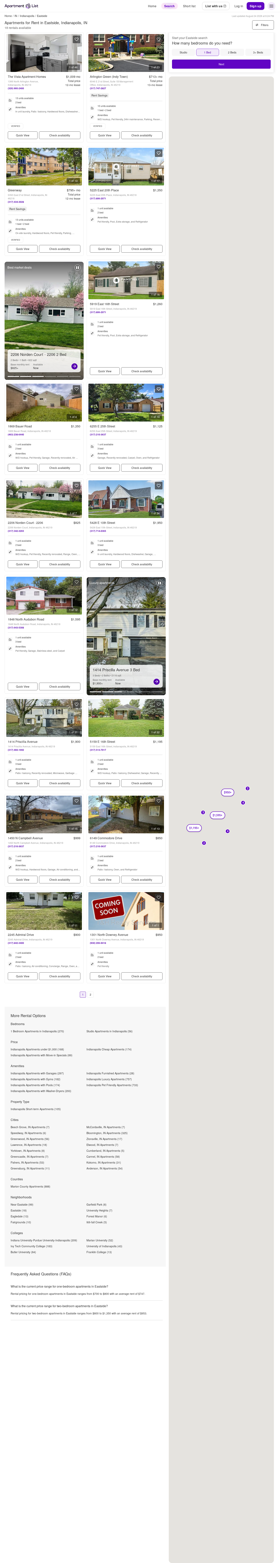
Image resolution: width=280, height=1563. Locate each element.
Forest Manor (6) (96, 1216)
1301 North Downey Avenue (109, 934)
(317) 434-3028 (16, 202)
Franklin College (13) (99, 1252)
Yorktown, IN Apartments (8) (28, 1151)
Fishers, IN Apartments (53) (27, 1162)
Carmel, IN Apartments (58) (103, 1156)
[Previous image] (9, 53)
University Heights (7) (99, 1210)
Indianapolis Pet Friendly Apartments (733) (112, 1085)
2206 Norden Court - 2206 (25, 522)
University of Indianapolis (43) (104, 1246)
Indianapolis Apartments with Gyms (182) (35, 1079)
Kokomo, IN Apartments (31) (103, 1162)
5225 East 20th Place (104, 190)
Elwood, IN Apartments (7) (102, 1145)
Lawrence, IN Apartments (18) (29, 1145)
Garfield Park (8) (96, 1204)
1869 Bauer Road (20, 426)
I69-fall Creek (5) (96, 1222)
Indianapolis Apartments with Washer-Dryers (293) (41, 1091)
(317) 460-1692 (16, 750)
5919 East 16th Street (104, 304)
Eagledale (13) (19, 1216)
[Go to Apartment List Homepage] (21, 6)
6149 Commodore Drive (106, 838)
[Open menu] (271, 6)
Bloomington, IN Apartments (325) (107, 1133)
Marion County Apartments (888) (30, 1186)
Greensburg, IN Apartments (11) (30, 1168)
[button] (227, 831)
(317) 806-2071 (98, 198)
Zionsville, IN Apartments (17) (104, 1139)
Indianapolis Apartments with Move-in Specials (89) (41, 1055)
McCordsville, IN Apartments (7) (105, 1127)
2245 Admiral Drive (21, 934)
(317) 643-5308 (16, 627)
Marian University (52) (99, 1240)
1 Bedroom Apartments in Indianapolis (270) (37, 1031)
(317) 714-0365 (98, 531)
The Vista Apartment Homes (27, 76)
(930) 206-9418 (98, 943)
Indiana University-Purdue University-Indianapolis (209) (44, 1240)
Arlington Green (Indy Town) (109, 76)
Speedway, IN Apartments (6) (28, 1133)
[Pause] (77, 269)
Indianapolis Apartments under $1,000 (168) (37, 1049)
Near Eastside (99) (22, 1204)
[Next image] (79, 53)
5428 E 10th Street (102, 522)
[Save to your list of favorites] (76, 39)
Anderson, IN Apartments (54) (104, 1168)
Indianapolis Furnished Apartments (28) (110, 1073)
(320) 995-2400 (16, 88)
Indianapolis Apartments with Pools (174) (35, 1085)
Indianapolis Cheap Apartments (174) (109, 1049)
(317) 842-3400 (16, 943)
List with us (213, 6)
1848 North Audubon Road (26, 619)
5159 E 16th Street (102, 741)
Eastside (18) (19, 1210)
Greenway (15, 190)
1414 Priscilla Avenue (23, 741)
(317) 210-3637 (98, 434)
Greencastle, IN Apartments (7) (29, 1156)
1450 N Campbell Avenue (25, 838)
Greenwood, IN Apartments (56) (30, 1139)
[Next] (74, 366)
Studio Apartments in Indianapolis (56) (109, 1031)
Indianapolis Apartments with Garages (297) (37, 1073)
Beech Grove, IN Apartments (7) (30, 1127)
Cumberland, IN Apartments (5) (105, 1151)
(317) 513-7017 (98, 750)
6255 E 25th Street (102, 426)
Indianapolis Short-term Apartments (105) (36, 1109)
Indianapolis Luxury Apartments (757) (109, 1079)
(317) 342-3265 (16, 531)
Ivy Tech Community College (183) (31, 1246)
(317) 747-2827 (98, 88)
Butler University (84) (23, 1252)
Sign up (255, 6)
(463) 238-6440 (16, 434)
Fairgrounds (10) (21, 1222)
